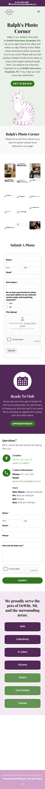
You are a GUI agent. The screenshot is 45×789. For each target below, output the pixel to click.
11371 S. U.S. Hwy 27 (22, 459)
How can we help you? (13, 545)
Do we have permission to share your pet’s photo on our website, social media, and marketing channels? (21, 296)
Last (25, 268)
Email (9, 272)
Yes (10, 303)
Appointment (22, 423)
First (7, 268)
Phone (5, 535)
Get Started (22, 83)
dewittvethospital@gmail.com (26, 481)
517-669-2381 (23, 2)
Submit (11, 350)
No (10, 307)
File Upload (11, 312)
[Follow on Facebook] (22, 784)
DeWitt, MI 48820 (20, 463)
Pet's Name (12, 282)
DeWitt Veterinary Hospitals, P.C (23, 40)
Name (9, 260)
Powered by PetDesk (14, 778)
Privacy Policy (34, 778)
